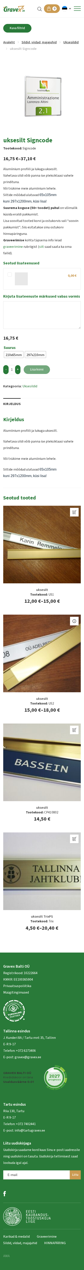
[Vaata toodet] (74, 621)
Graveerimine (47, 1236)
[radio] (13, 354)
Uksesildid (71, 42)
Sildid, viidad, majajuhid (39, 42)
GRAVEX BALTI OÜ (17, 1073)
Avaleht (9, 42)
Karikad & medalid (16, 1236)
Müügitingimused (16, 992)
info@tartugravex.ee (30, 1130)
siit (41, 246)
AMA (6, 1256)
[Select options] (74, 512)
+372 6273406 (25, 1050)
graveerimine (13, 246)
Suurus (10, 347)
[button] (67, 8)
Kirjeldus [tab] (12, 404)
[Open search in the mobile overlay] (39, 9)
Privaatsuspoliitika (17, 986)
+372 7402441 (26, 1124)
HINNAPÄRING (55, 1243)
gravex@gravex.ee (28, 1057)
